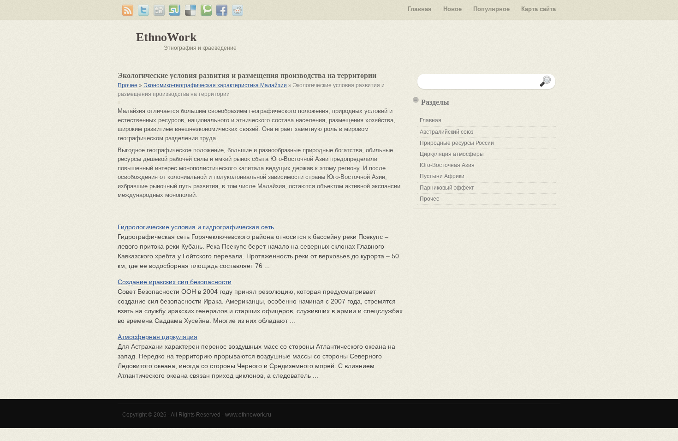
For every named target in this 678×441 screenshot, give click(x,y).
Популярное (491, 9)
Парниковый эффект (447, 188)
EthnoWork (166, 37)
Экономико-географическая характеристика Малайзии (215, 85)
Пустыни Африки (442, 176)
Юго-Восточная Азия (447, 165)
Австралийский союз (447, 132)
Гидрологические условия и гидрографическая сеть (196, 227)
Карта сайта (538, 9)
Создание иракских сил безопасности (175, 282)
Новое (452, 9)
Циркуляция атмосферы (452, 154)
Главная (420, 9)
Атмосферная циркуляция (157, 336)
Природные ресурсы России (457, 143)
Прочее (127, 85)
